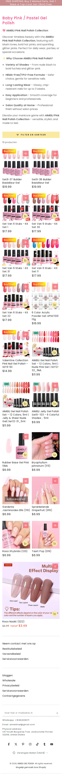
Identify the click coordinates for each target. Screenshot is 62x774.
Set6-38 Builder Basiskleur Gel (42, 181)
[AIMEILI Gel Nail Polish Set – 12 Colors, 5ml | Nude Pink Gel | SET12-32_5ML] (46, 344)
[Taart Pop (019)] (46, 535)
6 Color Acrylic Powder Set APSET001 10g (45, 316)
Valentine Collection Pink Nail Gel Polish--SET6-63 (15, 364)
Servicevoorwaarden (15, 659)
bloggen (7, 675)
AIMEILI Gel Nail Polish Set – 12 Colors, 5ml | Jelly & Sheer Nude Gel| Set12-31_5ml (15, 416)
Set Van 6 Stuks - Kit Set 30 (45, 225)
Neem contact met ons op (19, 643)
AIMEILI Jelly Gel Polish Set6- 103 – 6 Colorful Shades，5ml (45, 415)
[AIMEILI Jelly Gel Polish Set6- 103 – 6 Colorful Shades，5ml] (46, 395)
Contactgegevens (13, 696)
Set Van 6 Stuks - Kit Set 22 (15, 314)
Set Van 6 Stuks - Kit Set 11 (45, 269)
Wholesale (8, 680)
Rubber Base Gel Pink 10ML (15, 464)
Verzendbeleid (11, 654)
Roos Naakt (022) (13, 621)
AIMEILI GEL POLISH (25, 763)
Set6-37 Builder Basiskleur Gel (12, 181)
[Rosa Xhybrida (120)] (16, 535)
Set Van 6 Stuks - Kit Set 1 (15, 225)
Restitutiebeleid (12, 649)
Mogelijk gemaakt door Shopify (31, 767)
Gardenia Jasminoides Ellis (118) (16, 508)
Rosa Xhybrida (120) (15, 551)
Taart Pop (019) (42, 551)
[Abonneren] (58, 713)
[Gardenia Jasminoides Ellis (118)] (16, 490)
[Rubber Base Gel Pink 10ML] (16, 446)
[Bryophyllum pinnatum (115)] (46, 446)
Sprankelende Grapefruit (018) (42, 508)
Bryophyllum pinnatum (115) (41, 464)
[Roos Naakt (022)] (31, 590)
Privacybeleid (10, 685)
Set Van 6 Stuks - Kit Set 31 (15, 269)
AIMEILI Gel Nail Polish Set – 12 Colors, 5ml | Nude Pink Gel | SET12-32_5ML (45, 365)
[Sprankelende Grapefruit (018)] (46, 490)
